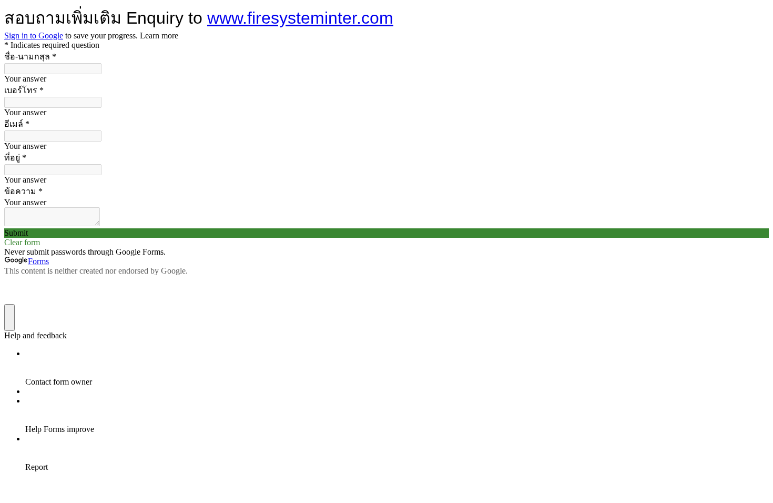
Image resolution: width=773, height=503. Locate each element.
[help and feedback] (9, 317)
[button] (386, 233)
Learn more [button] (159, 35)
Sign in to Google (33, 35)
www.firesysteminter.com (300, 17)
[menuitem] (397, 368)
